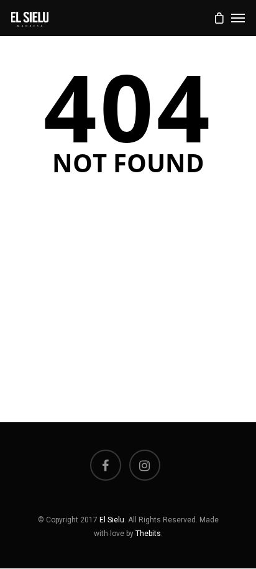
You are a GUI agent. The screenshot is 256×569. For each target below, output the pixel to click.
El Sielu (111, 520)
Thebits (148, 533)
